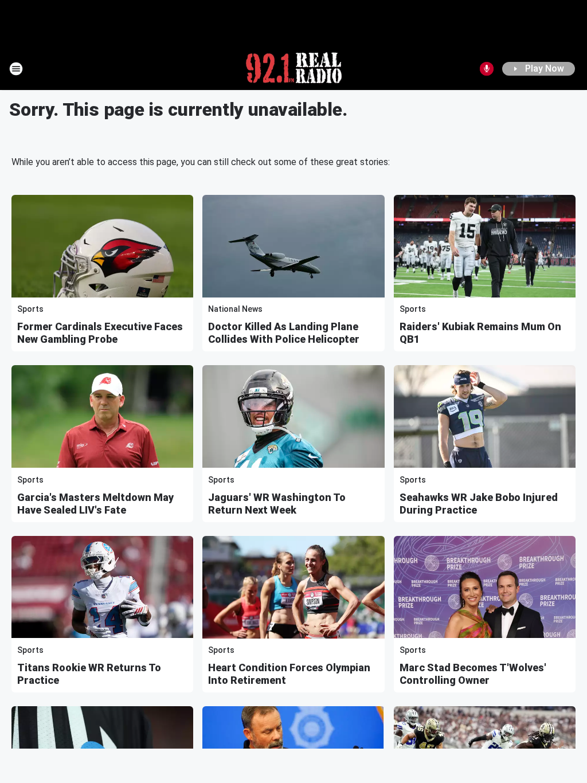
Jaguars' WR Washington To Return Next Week (277, 503)
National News (235, 309)
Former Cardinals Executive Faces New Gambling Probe (100, 332)
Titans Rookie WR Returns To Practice (89, 673)
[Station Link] (293, 68)
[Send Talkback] (487, 69)
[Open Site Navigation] (16, 69)
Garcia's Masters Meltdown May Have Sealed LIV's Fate (95, 503)
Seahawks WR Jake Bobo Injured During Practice (479, 503)
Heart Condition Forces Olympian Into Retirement (289, 673)
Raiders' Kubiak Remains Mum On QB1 (480, 332)
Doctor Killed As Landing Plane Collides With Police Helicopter (283, 332)
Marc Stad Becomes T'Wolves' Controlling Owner (473, 673)
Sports (30, 309)
